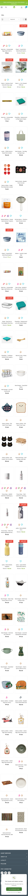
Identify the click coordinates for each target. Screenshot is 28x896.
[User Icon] (21, 7)
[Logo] (14, 7)
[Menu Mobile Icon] (2, 7)
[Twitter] (5, 873)
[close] (26, 3)
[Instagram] (9, 873)
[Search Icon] (7, 7)
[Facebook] (2, 873)
